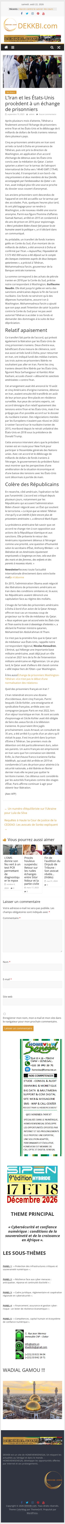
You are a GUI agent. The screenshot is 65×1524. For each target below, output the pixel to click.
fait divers (11, 92)
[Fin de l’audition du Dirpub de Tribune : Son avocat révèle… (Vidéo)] (52, 846)
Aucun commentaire (47, 114)
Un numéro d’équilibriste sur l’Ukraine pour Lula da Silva (30, 811)
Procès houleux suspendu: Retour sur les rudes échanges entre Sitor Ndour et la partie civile (31, 871)
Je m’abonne (17, 577)
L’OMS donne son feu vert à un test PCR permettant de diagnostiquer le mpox (12, 869)
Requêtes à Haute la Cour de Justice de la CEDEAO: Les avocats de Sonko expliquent (31, 824)
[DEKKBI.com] (6, 47)
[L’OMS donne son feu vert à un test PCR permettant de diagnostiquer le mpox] (12, 846)
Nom (6, 962)
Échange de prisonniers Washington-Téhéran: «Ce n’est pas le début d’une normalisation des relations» (32, 678)
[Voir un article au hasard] (58, 47)
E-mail (7, 979)
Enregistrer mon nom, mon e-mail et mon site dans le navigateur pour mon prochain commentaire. (32, 1019)
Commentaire (12, 918)
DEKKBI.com (38, 25)
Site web (7, 996)
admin (32, 114)
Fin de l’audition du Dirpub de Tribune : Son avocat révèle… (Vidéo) (52, 867)
